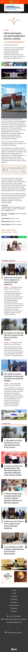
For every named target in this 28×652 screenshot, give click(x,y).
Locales (6, 30)
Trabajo (14, 232)
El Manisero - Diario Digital (14, 21)
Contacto (14, 590)
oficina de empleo (6, 232)
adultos (8, 230)
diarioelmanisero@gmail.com (14, 622)
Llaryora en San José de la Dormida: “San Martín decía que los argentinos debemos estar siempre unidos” (13, 470)
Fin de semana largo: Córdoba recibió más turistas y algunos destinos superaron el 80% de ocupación (13, 498)
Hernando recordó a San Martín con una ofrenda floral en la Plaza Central (14, 336)
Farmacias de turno (14, 605)
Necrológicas (14, 602)
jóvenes (14, 230)
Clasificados (14, 608)
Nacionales (14, 596)
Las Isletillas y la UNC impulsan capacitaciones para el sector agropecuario (14, 550)
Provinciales (14, 599)
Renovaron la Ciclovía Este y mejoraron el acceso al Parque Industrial (13, 280)
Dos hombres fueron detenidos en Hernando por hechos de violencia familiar (13, 377)
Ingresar (14, 611)
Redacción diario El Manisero (15, 42)
